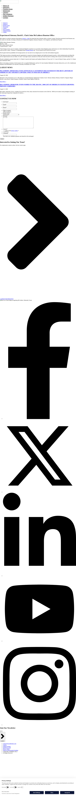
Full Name (6, 101)
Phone (5, 107)
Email (4, 104)
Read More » (3, 81)
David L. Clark (25, 38)
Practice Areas (8, 9)
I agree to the (12, 130)
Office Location (7, 110)
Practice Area (6, 113)
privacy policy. (14, 130)
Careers (5, 12)
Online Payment (8, 16)
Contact (5, 17)
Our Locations (7, 14)
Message (5, 116)
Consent (5, 129)
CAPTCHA (6, 132)
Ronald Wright (29, 50)
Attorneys (6, 7)
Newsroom (6, 11)
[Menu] (0, 20)
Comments (5, 133)
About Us (6, 5)
